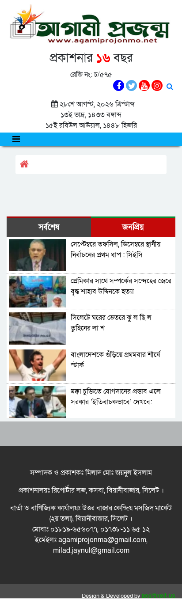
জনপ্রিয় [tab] (133, 227)
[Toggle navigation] (16, 139)
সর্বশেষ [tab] (48, 227)
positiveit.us (159, 596)
